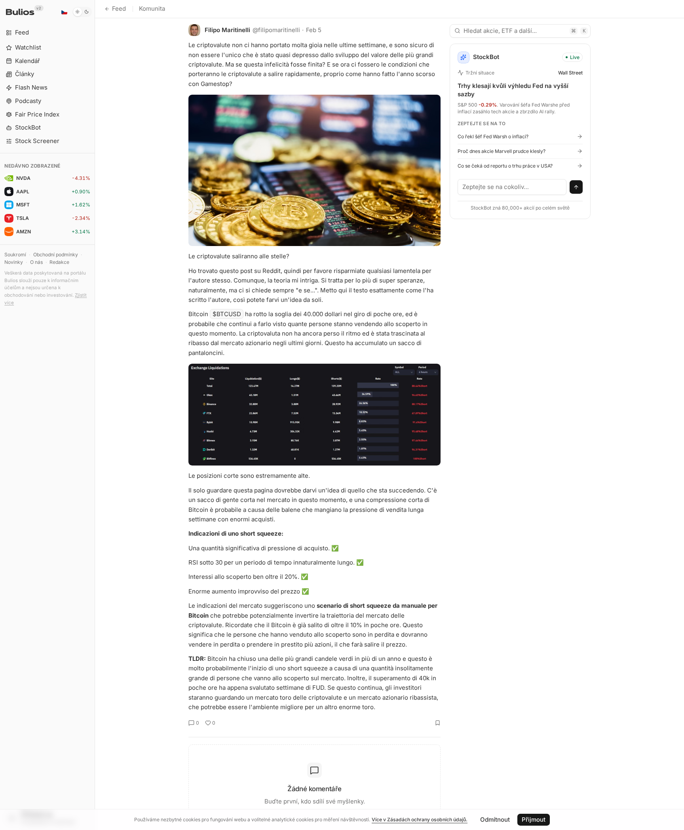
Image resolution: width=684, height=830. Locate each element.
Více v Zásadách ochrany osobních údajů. (419, 819)
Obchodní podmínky (55, 255)
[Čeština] (64, 12)
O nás (36, 262)
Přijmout (533, 819)
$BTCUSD (227, 314)
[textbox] (512, 187)
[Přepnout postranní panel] (95, 415)
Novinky (13, 262)
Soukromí (15, 255)
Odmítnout (495, 819)
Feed (119, 8)
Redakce (59, 262)
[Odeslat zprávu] (576, 187)
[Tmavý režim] (82, 12)
